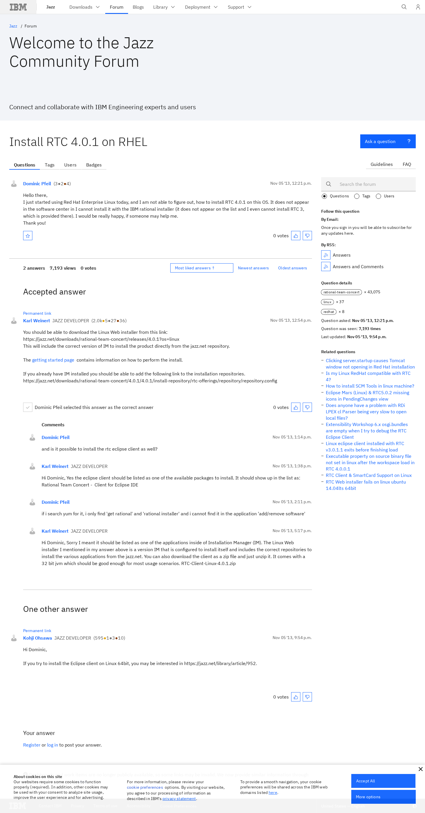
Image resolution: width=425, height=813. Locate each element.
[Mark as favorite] (27, 235)
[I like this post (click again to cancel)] (295, 235)
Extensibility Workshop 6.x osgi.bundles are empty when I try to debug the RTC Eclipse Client (367, 430)
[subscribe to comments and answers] (325, 266)
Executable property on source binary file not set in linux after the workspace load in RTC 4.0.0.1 (370, 462)
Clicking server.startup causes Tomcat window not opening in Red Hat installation (370, 364)
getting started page (53, 360)
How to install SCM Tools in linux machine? (370, 386)
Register (31, 745)
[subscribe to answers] (325, 255)
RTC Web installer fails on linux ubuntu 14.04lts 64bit (366, 485)
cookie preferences (145, 787)
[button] (421, 769)
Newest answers (253, 268)
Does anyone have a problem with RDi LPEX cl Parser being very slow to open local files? (366, 411)
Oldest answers (292, 268)
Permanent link (37, 313)
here (273, 792)
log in (52, 745)
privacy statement (179, 798)
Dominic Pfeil (37, 183)
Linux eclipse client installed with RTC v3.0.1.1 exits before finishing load (365, 446)
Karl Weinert (36, 320)
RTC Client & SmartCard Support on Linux (369, 475)
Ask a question (380, 141)
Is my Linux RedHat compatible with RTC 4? (368, 376)
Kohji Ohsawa (37, 638)
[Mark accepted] (27, 407)
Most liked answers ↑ (195, 268)
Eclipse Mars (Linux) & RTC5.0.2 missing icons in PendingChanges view (367, 396)
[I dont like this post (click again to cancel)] (307, 235)
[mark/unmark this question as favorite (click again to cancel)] (27, 235)
